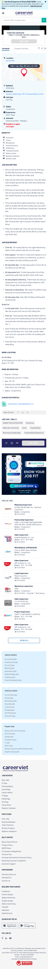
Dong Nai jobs (10, 704)
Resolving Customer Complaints (14, 861)
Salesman (5, 910)
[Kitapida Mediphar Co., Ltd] (8, 538)
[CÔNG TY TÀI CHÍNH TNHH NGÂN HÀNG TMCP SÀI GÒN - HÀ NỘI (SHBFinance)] (8, 523)
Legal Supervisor (21, 573)
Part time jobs (10, 734)
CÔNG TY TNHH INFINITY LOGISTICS (27, 614)
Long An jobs (9, 707)
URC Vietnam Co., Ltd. (22, 563)
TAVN (16, 589)
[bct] (24, 963)
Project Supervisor (22, 612)
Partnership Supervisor (24, 520)
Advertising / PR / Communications (25, 94)
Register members (9, 808)
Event (41, 94)
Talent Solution (8, 825)
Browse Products (8, 828)
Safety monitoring (8, 904)
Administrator (7, 913)
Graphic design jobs (12, 752)
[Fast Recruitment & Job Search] (24, 13)
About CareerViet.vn (9, 842)
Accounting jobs (11, 659)
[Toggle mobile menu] (3, 13)
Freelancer (6, 891)
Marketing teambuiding (12, 433)
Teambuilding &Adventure (34, 433)
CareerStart (6, 805)
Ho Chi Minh (10, 61)
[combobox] (22, 20)
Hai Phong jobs (10, 713)
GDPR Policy (6, 848)
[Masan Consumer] (8, 577)
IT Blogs (5, 796)
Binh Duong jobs (11, 701)
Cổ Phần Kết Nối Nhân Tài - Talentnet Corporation (27, 508)
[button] (45, 2)
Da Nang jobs (9, 710)
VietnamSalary (7, 786)
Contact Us (6, 881)
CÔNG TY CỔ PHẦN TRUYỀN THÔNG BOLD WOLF (24, 36)
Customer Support (9, 864)
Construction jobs (11, 662)
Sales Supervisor (21, 535)
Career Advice (7, 792)
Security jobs (9, 665)
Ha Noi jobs (9, 698)
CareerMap (6, 789)
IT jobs (7, 743)
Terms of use (7, 854)
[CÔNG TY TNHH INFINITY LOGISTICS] (8, 615)
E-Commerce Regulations (11, 851)
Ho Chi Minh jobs (11, 695)
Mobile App (6, 799)
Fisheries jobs (10, 677)
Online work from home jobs (15, 731)
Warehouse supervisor (23, 586)
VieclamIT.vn (6, 877)
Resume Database (8, 822)
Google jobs (9, 737)
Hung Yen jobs (10, 716)
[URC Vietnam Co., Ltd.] (8, 564)
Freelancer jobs (10, 740)
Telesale (5, 907)
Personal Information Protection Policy (16, 857)
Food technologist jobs (13, 680)
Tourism (9, 94)
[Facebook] (2, 938)
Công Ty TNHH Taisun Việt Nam (25, 550)
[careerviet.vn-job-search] (10, 925)
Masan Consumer (20, 576)
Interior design (7, 894)
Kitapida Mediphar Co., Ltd (24, 537)
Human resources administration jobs (19, 749)
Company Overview (21, 48)
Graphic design (7, 901)
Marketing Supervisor (23, 505)
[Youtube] (10, 938)
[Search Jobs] (44, 20)
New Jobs (5, 780)
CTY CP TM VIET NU (21, 601)
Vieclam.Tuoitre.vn (9, 874)
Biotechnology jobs (12, 674)
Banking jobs (9, 668)
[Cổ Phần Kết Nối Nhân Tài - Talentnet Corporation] (8, 508)
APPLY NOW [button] (24, 41)
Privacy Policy (7, 845)
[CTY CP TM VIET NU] (8, 602)
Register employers (9, 831)
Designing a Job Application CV (21, 404)
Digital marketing (8, 898)
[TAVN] (8, 590)
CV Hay (4, 783)
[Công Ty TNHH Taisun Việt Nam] (8, 551)
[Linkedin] (6, 938)
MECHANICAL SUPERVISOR (25, 547)
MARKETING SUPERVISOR (12, 423)
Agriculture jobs (10, 671)
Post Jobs (5, 819)
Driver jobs (9, 746)
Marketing (30, 423)
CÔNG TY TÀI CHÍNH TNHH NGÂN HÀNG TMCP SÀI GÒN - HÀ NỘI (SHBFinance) (28, 523)
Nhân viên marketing (11, 428)
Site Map (5, 802)
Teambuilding (35, 428)
